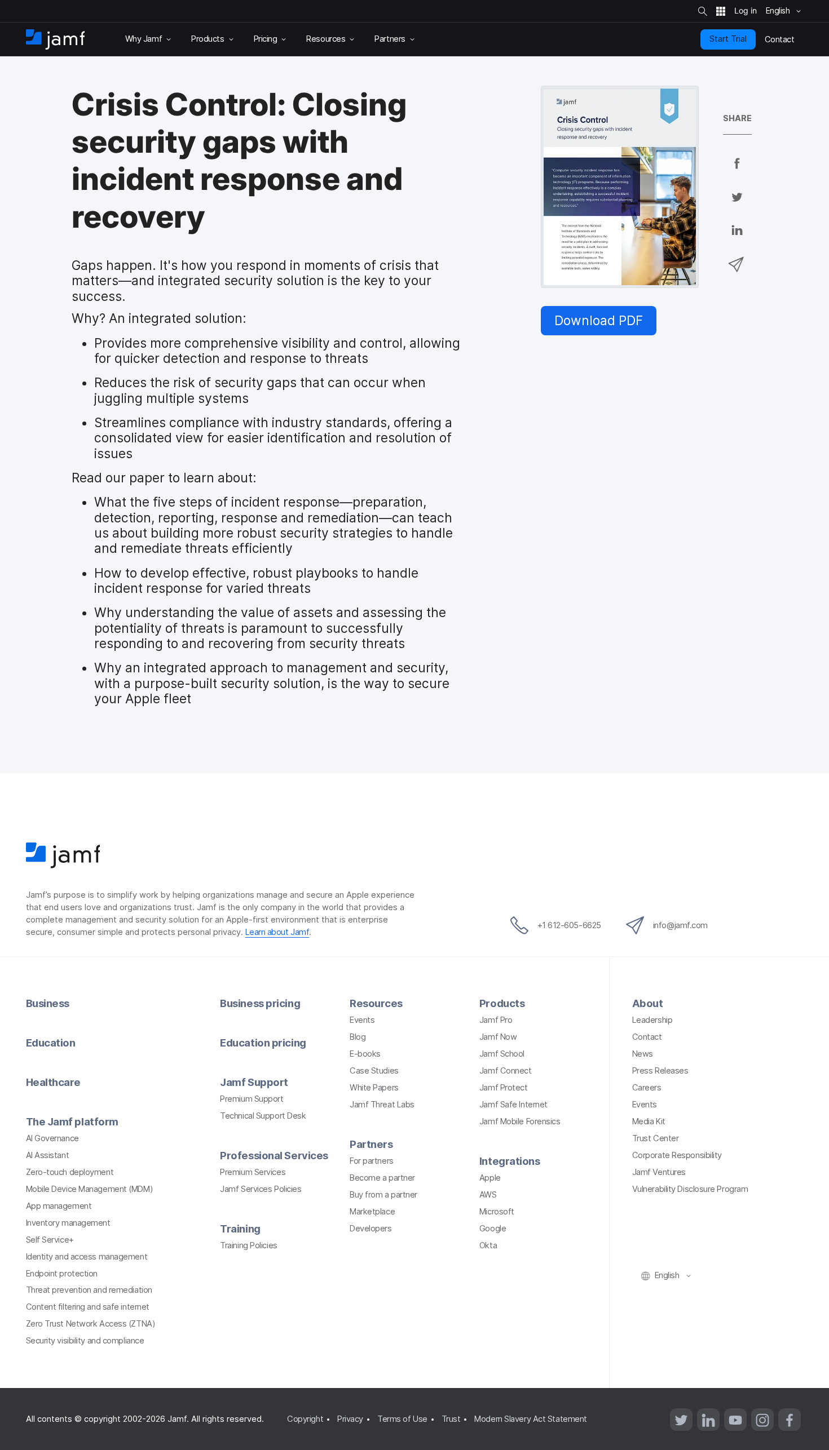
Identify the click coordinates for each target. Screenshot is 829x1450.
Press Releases (660, 1071)
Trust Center (655, 1138)
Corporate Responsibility (677, 1155)
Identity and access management (87, 1257)
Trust (451, 1419)
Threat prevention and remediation (89, 1290)
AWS (488, 1195)
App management (59, 1206)
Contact (647, 1037)
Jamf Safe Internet (513, 1104)
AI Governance (52, 1138)
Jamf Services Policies (260, 1189)
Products (501, 1003)
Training (240, 1228)
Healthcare (53, 1082)
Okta (488, 1245)
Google (492, 1228)
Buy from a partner (383, 1195)
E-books (365, 1054)
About (647, 1003)
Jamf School (501, 1054)
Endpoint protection (62, 1274)
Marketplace (372, 1212)
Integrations (509, 1161)
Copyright (305, 1419)
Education (51, 1042)
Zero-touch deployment (70, 1172)
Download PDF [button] (598, 320)
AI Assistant (47, 1155)
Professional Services (274, 1155)
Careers (647, 1088)
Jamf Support (254, 1082)
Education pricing (263, 1042)
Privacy (350, 1419)
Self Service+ (50, 1240)
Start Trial (728, 39)
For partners (372, 1161)
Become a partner (382, 1178)
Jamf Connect (505, 1071)
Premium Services (252, 1172)
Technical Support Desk (263, 1116)
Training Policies (248, 1245)
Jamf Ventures (659, 1172)
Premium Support (251, 1099)
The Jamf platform (72, 1121)
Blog (357, 1037)
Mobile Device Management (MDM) (89, 1189)
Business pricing (260, 1003)
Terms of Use (402, 1419)
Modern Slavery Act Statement (530, 1419)
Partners (371, 1144)
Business (47, 1003)
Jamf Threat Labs (382, 1104)
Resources (376, 1003)
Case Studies (374, 1071)
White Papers (374, 1088)
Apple (490, 1178)
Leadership (652, 1020)
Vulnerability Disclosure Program (690, 1189)
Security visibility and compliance (85, 1341)
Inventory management (68, 1223)
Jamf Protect (503, 1088)
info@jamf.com (680, 925)
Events (362, 1020)
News (642, 1054)
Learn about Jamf (277, 932)
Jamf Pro (495, 1020)
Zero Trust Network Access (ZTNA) (91, 1324)
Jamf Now (498, 1037)
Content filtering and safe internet (87, 1307)
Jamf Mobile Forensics (520, 1121)
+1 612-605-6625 (569, 925)
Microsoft (496, 1212)
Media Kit (648, 1121)
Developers (371, 1228)
